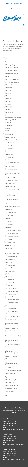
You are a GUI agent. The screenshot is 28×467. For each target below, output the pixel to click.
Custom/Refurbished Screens (11, 364)
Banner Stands (10, 137)
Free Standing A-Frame (13, 380)
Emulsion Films (12, 265)
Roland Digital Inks (13, 162)
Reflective (11, 221)
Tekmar (8, 122)
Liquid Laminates (12, 215)
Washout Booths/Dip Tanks (11, 324)
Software (9, 239)
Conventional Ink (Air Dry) (13, 336)
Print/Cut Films (12, 177)
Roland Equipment (13, 233)
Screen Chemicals (11, 288)
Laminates (9, 209)
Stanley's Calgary (11, 65)
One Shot (9, 104)
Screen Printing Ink (12, 328)
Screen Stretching (11, 356)
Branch (7, 62)
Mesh (9, 367)
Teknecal (9, 125)
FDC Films (9, 90)
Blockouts (9, 248)
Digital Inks (9, 154)
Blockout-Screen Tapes (12, 253)
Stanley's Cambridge (12, 67)
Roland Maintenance (14, 236)
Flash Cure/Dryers (13, 311)
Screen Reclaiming (13, 302)
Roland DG (9, 227)
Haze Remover (12, 294)
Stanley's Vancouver (12, 73)
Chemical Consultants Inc (13, 82)
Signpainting (8, 377)
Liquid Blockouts (12, 256)
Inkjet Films (11, 279)
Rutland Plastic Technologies (12, 117)
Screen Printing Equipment (14, 306)
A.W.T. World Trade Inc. (13, 79)
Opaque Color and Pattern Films (12, 194)
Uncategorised (9, 391)
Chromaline (9, 85)
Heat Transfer (10, 186)
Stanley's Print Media (12, 120)
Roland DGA (10, 112)
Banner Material (12, 169)
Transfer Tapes (10, 242)
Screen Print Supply (11, 245)
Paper (8, 218)
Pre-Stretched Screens (14, 370)
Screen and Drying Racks (12, 316)
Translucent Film (13, 180)
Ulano (8, 128)
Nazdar (8, 101)
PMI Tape (9, 107)
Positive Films (10, 277)
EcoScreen (9, 87)
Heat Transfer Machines (12, 206)
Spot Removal (10, 373)
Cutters (10, 145)
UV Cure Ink (11, 347)
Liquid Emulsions (12, 268)
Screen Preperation (13, 299)
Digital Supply (9, 134)
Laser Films (11, 282)
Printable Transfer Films (12, 200)
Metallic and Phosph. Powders (11, 341)
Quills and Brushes (12, 388)
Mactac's (9, 96)
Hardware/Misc (10, 183)
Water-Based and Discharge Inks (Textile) (12, 352)
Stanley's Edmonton (12, 70)
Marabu (8, 98)
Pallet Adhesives (11, 274)
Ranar (8, 109)
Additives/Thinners (13, 331)
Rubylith (10, 285)
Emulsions (9, 262)
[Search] (23, 14)
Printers (10, 151)
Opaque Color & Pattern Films (12, 174)
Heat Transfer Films (14, 189)
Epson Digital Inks (13, 157)
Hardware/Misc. (11, 271)
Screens (8, 359)
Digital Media (10, 166)
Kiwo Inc (8, 93)
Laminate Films (12, 212)
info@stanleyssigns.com (15, 3)
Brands (7, 76)
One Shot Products (12, 385)
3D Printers (11, 143)
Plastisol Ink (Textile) (14, 344)
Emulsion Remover (13, 291)
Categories (6, 58)
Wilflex (8, 131)
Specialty (10, 224)
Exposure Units (12, 308)
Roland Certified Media (14, 230)
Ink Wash (10, 297)
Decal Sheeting (10, 259)
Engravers (11, 148)
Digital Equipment (11, 140)
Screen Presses (12, 319)
